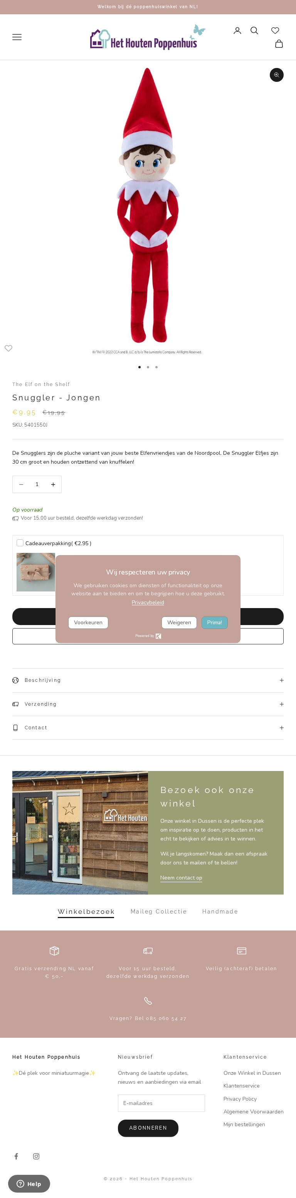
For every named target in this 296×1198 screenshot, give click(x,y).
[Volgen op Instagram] (36, 1156)
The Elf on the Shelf (41, 384)
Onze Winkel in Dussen (252, 1073)
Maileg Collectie (159, 911)
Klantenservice (242, 1086)
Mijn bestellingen (244, 1124)
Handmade (220, 911)
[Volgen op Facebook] (16, 1156)
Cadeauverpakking (58, 543)
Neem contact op (181, 877)
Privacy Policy (240, 1099)
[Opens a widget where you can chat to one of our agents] (29, 1184)
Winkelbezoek (86, 911)
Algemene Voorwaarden (254, 1111)
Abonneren (148, 1128)
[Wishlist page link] (275, 30)
